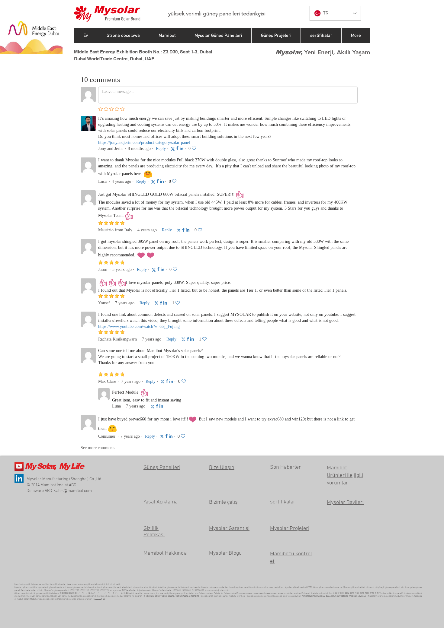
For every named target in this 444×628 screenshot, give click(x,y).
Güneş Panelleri (161, 468)
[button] (321, 35)
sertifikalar (282, 502)
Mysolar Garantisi (229, 528)
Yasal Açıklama (160, 502)
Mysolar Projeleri (289, 528)
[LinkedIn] (19, 478)
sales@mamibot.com (73, 490)
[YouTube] (19, 466)
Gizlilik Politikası (154, 531)
